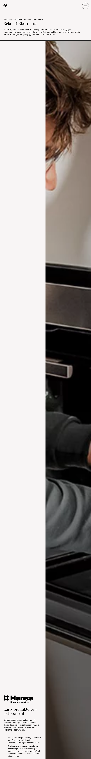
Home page (8, 19)
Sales (16, 19)
